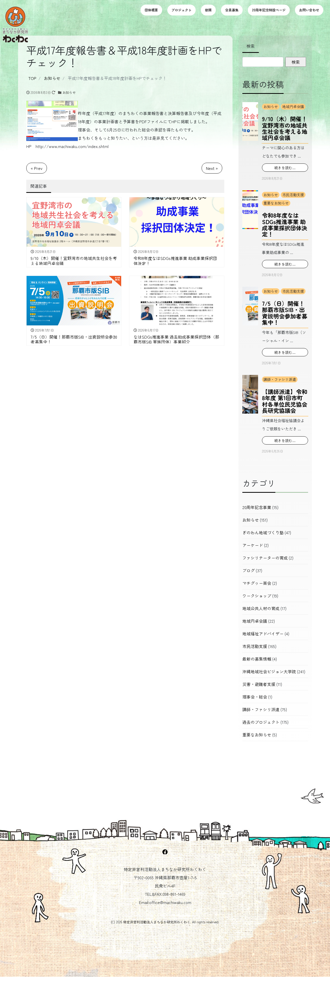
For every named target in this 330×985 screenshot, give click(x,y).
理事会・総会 (254, 697)
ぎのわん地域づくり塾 (263, 532)
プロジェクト (181, 9)
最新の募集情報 (256, 659)
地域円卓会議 (293, 106)
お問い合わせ (309, 9)
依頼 (208, 9)
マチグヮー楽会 (256, 583)
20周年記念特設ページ (269, 9)
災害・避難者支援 (258, 684)
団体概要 (151, 9)
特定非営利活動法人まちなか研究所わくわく (156, 922)
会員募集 (231, 9)
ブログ (248, 570)
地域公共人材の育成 (260, 608)
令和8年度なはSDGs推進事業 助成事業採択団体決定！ (284, 224)
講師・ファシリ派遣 (279, 379)
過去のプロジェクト (260, 722)
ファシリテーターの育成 (265, 558)
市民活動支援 (293, 194)
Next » (212, 168)
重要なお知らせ (276, 203)
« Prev (37, 168)
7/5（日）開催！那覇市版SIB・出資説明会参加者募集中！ (284, 312)
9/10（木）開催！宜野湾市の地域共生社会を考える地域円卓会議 (284, 128)
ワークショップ (256, 596)
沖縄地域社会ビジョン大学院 (269, 671)
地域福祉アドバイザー (263, 633)
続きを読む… (285, 167)
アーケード (252, 545)
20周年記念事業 (256, 507)
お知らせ (69, 92)
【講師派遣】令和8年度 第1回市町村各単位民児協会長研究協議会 (284, 400)
